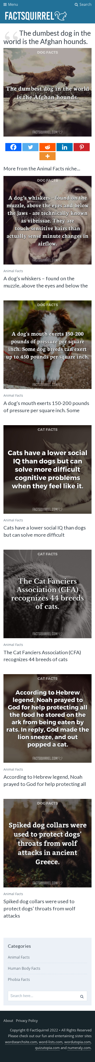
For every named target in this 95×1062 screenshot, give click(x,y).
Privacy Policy (27, 1020)
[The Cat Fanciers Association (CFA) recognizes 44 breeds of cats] (47, 594)
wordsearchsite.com (21, 1042)
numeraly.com (79, 1047)
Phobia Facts (19, 979)
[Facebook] (13, 147)
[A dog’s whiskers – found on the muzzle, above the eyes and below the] (47, 220)
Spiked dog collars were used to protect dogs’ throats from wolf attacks (39, 908)
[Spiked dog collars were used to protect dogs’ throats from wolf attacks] (47, 843)
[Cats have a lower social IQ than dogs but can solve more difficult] (47, 469)
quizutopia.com (47, 1047)
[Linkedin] (64, 147)
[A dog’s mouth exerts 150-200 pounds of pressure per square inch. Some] (47, 344)
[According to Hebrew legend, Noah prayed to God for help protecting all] (47, 718)
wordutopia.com (77, 1042)
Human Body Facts (24, 968)
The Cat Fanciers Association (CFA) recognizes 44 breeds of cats (42, 656)
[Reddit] (47, 147)
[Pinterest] (82, 147)
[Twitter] (30, 147)
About (8, 1020)
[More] (47, 156)
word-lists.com (50, 1042)
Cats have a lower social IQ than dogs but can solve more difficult (44, 531)
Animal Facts (13, 271)
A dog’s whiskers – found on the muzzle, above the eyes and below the (45, 282)
